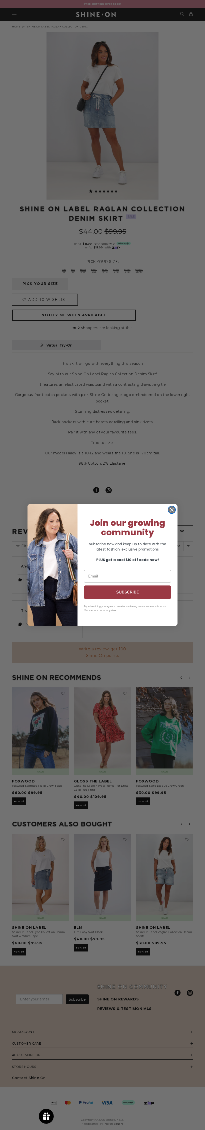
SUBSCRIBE (127, 592)
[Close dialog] (172, 510)
